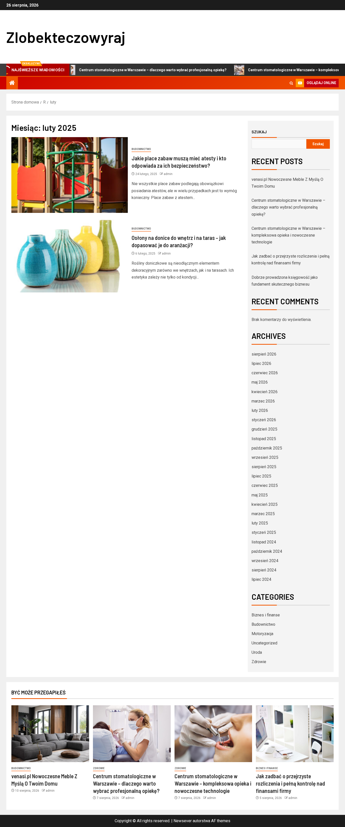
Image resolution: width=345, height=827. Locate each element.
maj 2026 (260, 382)
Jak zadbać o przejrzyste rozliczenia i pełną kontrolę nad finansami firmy (290, 783)
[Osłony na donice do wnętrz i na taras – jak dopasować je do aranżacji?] (69, 254)
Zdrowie (259, 661)
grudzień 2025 (264, 429)
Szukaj (259, 132)
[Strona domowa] (12, 83)
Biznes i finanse (266, 615)
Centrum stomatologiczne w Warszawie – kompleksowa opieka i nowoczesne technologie (288, 235)
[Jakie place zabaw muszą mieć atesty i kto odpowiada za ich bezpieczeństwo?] (69, 175)
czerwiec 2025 (265, 485)
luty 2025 (260, 523)
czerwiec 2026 (265, 372)
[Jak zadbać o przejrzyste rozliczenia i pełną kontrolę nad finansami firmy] (295, 733)
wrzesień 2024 (265, 560)
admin (168, 174)
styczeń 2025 (264, 532)
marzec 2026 (263, 401)
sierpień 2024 (264, 570)
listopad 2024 (264, 542)
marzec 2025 (263, 513)
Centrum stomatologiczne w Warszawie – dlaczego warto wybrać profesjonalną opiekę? (130, 70)
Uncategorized (264, 643)
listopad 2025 (264, 438)
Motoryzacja (262, 633)
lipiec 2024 (261, 579)
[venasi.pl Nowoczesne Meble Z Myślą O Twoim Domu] (50, 733)
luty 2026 (260, 410)
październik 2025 (267, 448)
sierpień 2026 (264, 354)
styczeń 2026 (264, 419)
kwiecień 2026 (265, 391)
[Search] (291, 83)
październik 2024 (267, 551)
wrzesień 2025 (265, 457)
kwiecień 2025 (265, 504)
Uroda (257, 652)
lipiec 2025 (261, 476)
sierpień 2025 (264, 466)
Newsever (183, 820)
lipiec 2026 (261, 363)
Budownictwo (141, 149)
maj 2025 (260, 495)
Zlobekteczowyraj (65, 37)
